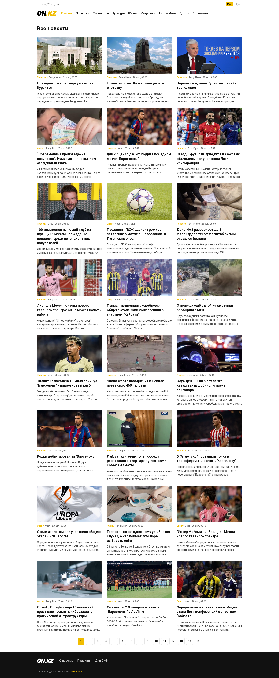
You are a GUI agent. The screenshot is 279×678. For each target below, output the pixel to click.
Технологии (101, 13)
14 (189, 641)
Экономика (200, 13)
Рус (229, 4)
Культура (118, 13)
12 (172, 641)
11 (164, 641)
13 (181, 641)
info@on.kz (77, 671)
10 (156, 641)
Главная (67, 13)
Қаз (238, 4)
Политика (82, 13)
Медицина (148, 13)
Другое (184, 13)
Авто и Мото (167, 13)
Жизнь (132, 13)
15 (197, 641)
